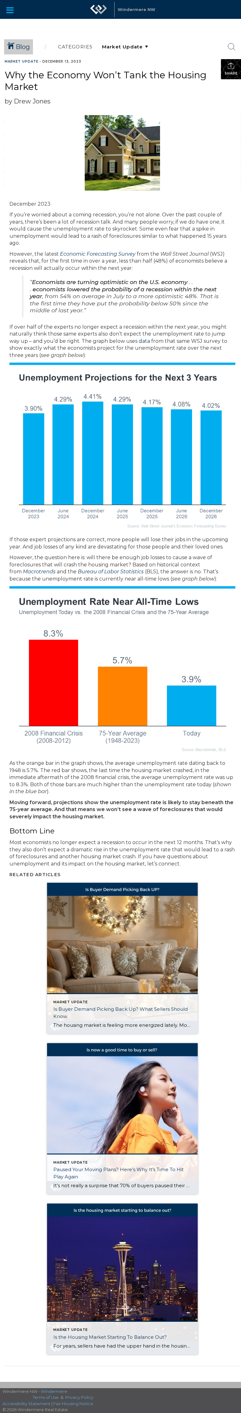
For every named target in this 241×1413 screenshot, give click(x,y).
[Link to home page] (98, 9)
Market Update (21, 61)
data (144, 341)
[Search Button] (231, 46)
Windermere (54, 1391)
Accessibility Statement (27, 1403)
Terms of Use (46, 1397)
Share (231, 73)
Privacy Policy (79, 1397)
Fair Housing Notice (73, 1403)
